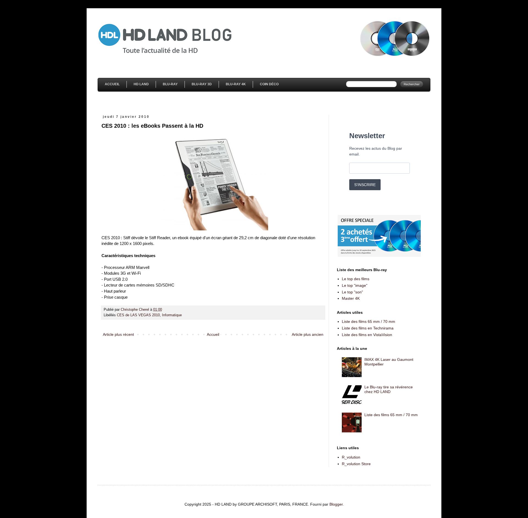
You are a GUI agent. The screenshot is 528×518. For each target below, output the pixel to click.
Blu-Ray (170, 84)
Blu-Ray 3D (202, 84)
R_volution (351, 457)
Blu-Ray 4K (236, 84)
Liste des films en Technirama (368, 328)
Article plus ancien (307, 334)
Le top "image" (354, 285)
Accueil (112, 84)
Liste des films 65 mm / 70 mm (368, 321)
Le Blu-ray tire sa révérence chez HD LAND (388, 389)
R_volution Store (356, 464)
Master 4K (351, 298)
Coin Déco (269, 84)
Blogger (336, 504)
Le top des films (355, 279)
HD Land (141, 84)
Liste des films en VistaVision (367, 334)
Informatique (172, 315)
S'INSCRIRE (365, 184)
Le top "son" (352, 292)
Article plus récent (118, 334)
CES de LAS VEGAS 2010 (138, 315)
